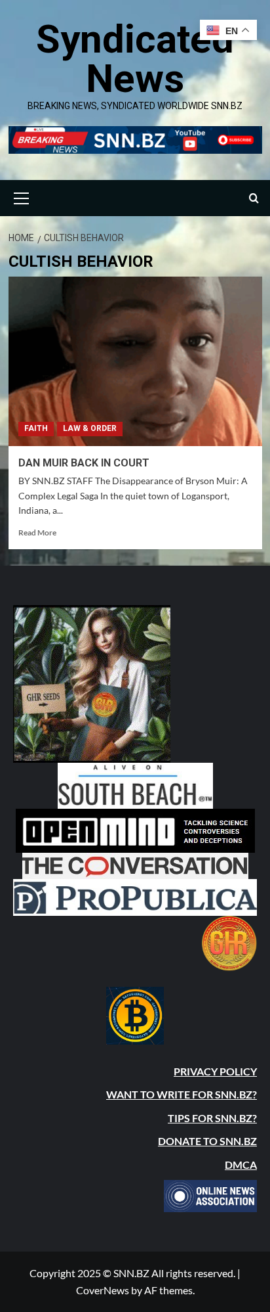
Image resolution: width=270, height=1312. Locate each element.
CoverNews (102, 1290)
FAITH (36, 428)
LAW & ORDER (90, 428)
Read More (37, 532)
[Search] (254, 198)
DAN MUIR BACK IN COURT (83, 463)
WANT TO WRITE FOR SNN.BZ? (181, 1094)
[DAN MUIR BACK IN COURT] (135, 361)
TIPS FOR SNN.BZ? (212, 1118)
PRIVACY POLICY (215, 1071)
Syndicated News (135, 59)
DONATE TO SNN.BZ (207, 1141)
